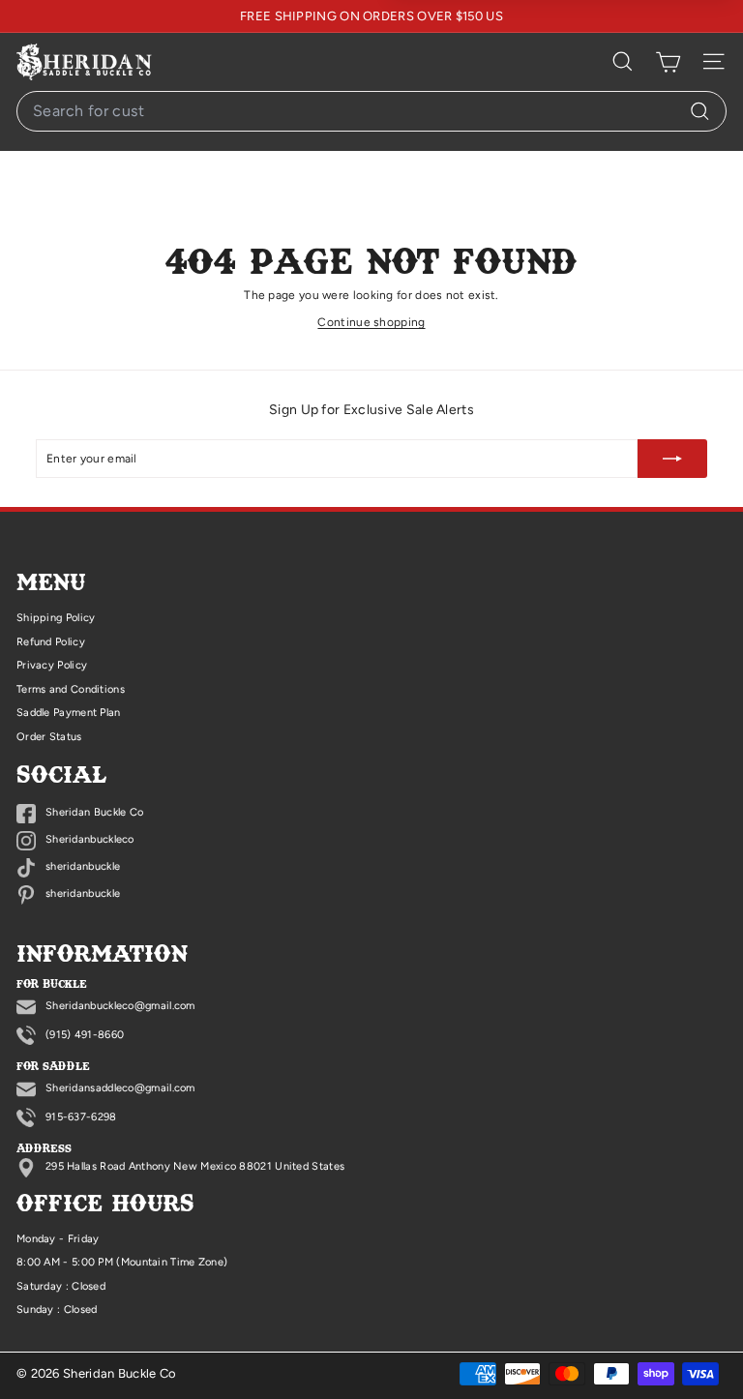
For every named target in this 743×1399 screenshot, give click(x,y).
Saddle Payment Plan (68, 712)
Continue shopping (371, 322)
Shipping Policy (56, 617)
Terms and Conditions (70, 689)
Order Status (49, 736)
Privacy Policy (51, 665)
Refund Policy (50, 642)
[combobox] (371, 111)
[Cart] (668, 62)
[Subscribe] (672, 458)
